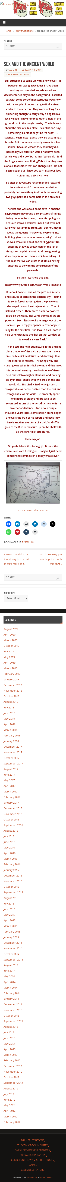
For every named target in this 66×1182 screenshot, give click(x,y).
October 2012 (11, 1077)
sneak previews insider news (32, 1150)
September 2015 (13, 892)
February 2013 (12, 1060)
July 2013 (9, 1032)
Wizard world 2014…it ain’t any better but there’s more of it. (17, 559)
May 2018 (9, 718)
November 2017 (13, 752)
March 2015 (10, 926)
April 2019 (9, 662)
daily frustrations (24, 30)
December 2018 (13, 685)
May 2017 (9, 780)
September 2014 (13, 959)
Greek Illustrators (32, 1169)
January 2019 (11, 679)
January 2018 (11, 741)
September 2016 (13, 825)
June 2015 (9, 909)
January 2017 (11, 802)
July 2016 (9, 836)
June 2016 (9, 842)
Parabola (32, 1177)
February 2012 (12, 1122)
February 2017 (12, 797)
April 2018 (9, 724)
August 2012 (11, 1088)
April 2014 (9, 982)
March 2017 (10, 791)
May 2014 (9, 976)
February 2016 (12, 864)
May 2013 (9, 1043)
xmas (32, 1164)
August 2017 (11, 769)
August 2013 (11, 1026)
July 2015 (9, 903)
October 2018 (11, 696)
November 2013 (13, 1010)
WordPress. (46, 1177)
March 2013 (10, 1054)
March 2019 (10, 668)
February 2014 (12, 993)
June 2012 (9, 1099)
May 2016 (9, 847)
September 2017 (13, 763)
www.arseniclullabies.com (33, 510)
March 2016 (10, 858)
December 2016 (13, 808)
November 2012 (13, 1071)
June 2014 (9, 970)
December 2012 (13, 1066)
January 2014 (11, 998)
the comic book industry (32, 1145)
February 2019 (12, 673)
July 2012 (9, 1094)
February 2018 (12, 735)
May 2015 (9, 914)
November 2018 (13, 690)
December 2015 (13, 875)
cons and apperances (32, 1155)
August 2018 (11, 701)
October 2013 (11, 1015)
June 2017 (9, 774)
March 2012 (10, 1116)
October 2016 (11, 819)
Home (8, 30)
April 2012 (9, 1110)
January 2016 (11, 870)
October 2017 (11, 758)
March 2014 (10, 987)
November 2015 (13, 881)
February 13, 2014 (31, 69)
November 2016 (13, 814)
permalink (28, 542)
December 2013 (13, 1004)
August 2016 (11, 830)
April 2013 (9, 1049)
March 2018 (10, 730)
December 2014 (13, 942)
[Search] (57, 47)
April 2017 (9, 786)
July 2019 (9, 651)
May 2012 (9, 1105)
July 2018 (9, 707)
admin (13, 69)
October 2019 (11, 645)
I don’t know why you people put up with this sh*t (49, 559)
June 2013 (9, 1038)
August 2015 (11, 898)
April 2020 (9, 634)
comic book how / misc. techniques (32, 1159)
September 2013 (13, 1021)
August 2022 (11, 629)
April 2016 (9, 853)
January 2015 (11, 937)
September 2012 (13, 1082)
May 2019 (9, 657)
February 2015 (12, 931)
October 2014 (11, 954)
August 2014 (11, 965)
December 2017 (13, 746)
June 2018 (9, 713)
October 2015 (11, 886)
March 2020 (10, 640)
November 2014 (13, 948)
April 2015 (9, 920)
